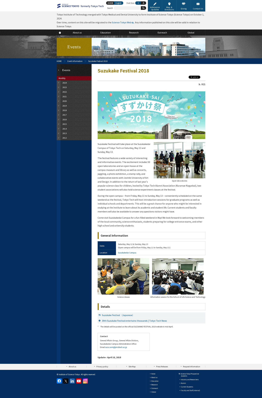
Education (154, 381)
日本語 (110, 3)
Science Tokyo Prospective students (190, 375)
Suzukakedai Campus (127, 252)
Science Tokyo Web (121, 22)
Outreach (154, 388)
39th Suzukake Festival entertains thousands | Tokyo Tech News (134, 320)
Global (153, 392)
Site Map (132, 366)
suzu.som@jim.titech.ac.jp (116, 347)
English (118, 3)
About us (72, 366)
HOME (59, 61)
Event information (74, 61)
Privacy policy (102, 366)
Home (153, 374)
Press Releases (162, 366)
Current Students (187, 387)
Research (154, 384)
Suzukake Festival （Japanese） (118, 315)
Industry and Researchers (190, 379)
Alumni (183, 383)
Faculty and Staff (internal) (190, 390)
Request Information (191, 366)
